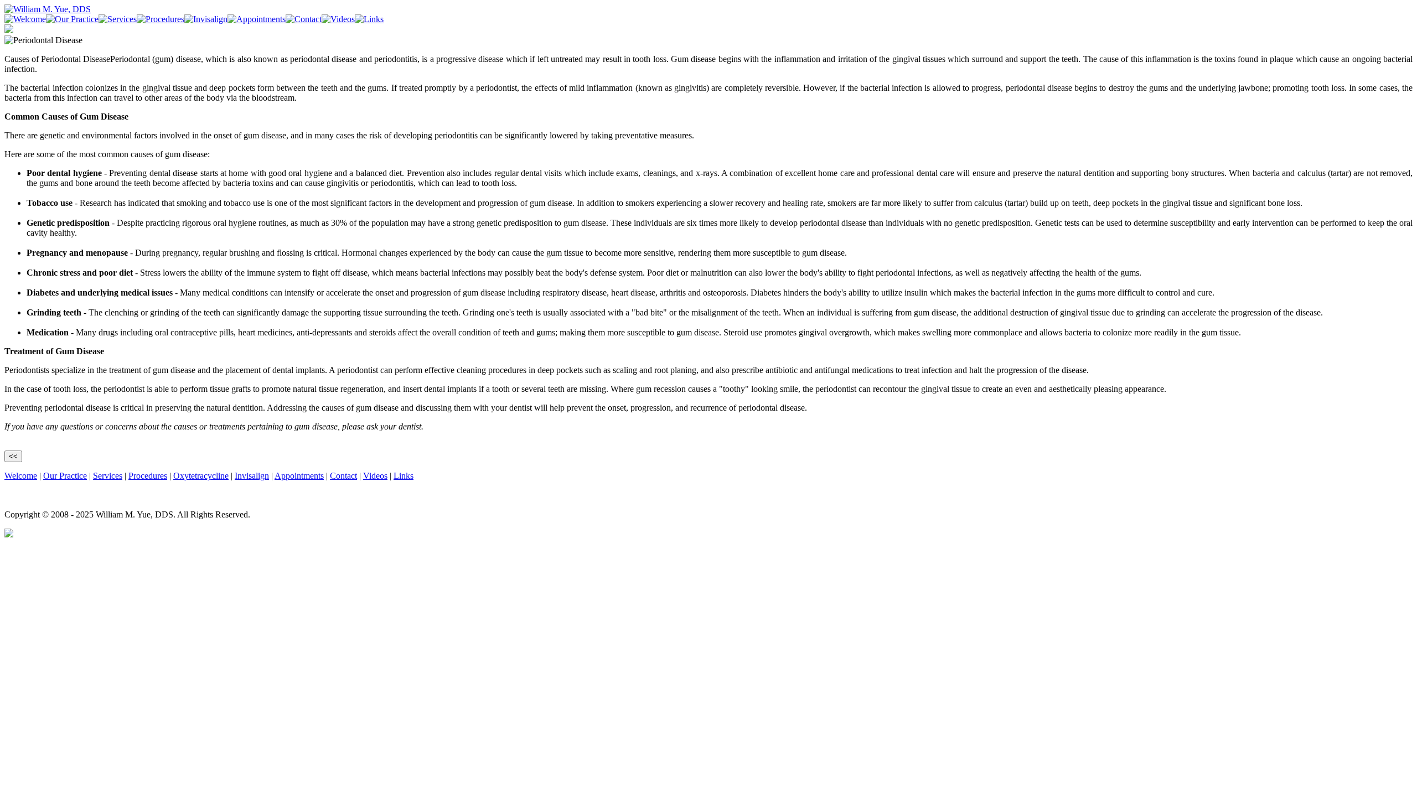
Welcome (20, 475)
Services (107, 475)
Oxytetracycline (201, 475)
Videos (375, 475)
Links (403, 475)
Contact (343, 475)
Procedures (147, 475)
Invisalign (252, 475)
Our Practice (65, 475)
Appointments (299, 475)
